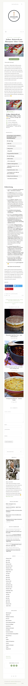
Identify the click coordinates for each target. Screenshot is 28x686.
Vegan (7, 647)
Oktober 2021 (8, 588)
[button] (9, 286)
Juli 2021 (7, 594)
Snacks (7, 643)
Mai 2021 (7, 598)
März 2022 (8, 579)
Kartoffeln (8, 630)
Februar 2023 (8, 564)
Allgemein (8, 614)
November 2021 (9, 586)
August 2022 (8, 571)
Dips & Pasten (8, 620)
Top (22, 683)
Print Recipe (10, 111)
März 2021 (8, 602)
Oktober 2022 (8, 567)
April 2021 (8, 600)
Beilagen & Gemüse (10, 616)
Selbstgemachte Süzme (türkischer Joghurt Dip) (13, 545)
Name (5, 424)
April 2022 (8, 577)
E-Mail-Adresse (7, 430)
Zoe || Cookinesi (9, 534)
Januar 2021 (8, 605)
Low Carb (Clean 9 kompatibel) (12, 633)
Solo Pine (12, 681)
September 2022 (9, 569)
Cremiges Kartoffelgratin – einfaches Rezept (14, 399)
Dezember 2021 (9, 585)
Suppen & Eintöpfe (10, 645)
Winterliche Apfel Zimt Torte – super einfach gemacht (14, 335)
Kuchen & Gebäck (17, 37)
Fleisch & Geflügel (9, 624)
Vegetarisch (8, 648)
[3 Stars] (8, 117)
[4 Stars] (9, 117)
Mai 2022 (7, 575)
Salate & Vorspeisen (10, 641)
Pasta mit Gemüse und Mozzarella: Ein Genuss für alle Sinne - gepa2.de (13, 529)
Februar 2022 (8, 581)
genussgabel (15, 293)
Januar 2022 (8, 583)
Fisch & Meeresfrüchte (10, 622)
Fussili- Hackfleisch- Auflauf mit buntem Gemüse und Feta (13, 535)
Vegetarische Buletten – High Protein (13, 507)
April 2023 (8, 560)
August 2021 (8, 592)
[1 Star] (6, 117)
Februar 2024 (8, 558)
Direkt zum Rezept (14, 59)
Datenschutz (8, 658)
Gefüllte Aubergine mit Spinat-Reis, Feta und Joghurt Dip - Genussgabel (13, 538)
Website (5, 436)
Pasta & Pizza (8, 635)
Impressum (8, 656)
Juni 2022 (8, 573)
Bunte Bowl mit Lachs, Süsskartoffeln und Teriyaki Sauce (14, 303)
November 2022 (9, 566)
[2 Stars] (7, 117)
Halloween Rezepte (10, 628)
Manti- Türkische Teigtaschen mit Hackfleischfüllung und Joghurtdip (12, 548)
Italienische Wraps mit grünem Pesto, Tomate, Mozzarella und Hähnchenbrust (14, 300)
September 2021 (9, 590)
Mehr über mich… (10, 496)
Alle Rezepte (9, 37)
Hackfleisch (8, 626)
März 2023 (8, 562)
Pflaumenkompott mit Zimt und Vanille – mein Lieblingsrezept (14, 367)
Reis (7, 637)
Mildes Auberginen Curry (11, 503)
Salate (7, 639)
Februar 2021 (8, 603)
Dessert (7, 618)
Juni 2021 (8, 596)
